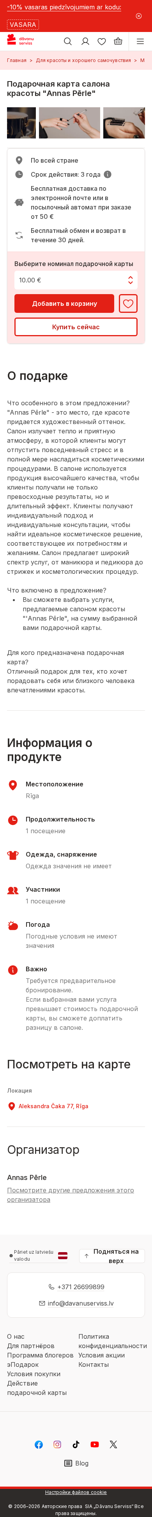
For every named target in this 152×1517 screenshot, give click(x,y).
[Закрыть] (139, 16)
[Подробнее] (107, 174)
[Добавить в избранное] (128, 303)
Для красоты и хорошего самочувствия (83, 60)
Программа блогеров (40, 1355)
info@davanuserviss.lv (81, 1303)
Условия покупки (33, 1374)
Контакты (93, 1364)
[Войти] (85, 41)
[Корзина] (118, 41)
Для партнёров (31, 1346)
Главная (17, 60)
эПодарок (23, 1364)
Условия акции (101, 1355)
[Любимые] (102, 41)
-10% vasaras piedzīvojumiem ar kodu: (64, 7)
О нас (16, 1336)
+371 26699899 (80, 1287)
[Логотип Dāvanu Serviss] (26, 41)
